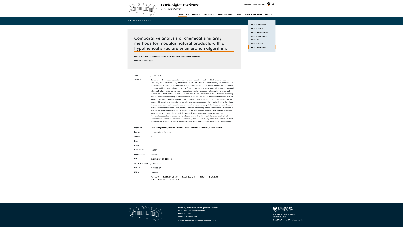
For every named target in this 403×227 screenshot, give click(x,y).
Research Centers (257, 43)
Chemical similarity (175, 127)
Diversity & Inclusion (253, 14)
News (239, 14)
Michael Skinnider (141, 56)
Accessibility (279, 216)
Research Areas (257, 28)
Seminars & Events (225, 14)
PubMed (169, 177)
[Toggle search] (273, 4)
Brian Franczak (165, 56)
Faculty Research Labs (259, 32)
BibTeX (202, 177)
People (195, 14)
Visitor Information (259, 4)
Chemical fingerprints (159, 127)
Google (188, 177)
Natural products (215, 127)
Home (129, 20)
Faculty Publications (144, 20)
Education (208, 14)
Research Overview (258, 24)
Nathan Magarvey (192, 56)
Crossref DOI (174, 179)
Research (183, 14)
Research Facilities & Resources (258, 37)
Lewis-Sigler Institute (180, 5)
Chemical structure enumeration (196, 127)
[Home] (144, 10)
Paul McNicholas (178, 56)
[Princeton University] (268, 4)
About (267, 14)
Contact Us (247, 4)
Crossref (161, 179)
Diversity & (283, 214)
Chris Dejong (154, 56)
